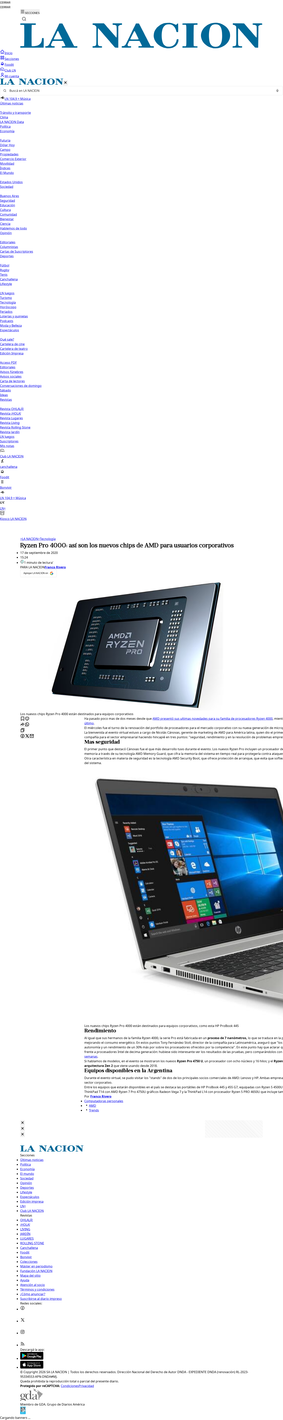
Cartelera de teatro (14, 349)
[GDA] (31, 1400)
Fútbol (4, 265)
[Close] (22, 1123)
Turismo (6, 298)
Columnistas (9, 247)
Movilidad (7, 163)
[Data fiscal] (23, 1413)
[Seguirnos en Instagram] (22, 1333)
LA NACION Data (12, 122)
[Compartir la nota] (22, 724)
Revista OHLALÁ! (12, 409)
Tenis (4, 275)
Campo (5, 150)
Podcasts (6, 321)
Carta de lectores (12, 381)
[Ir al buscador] (24, 19)
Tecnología (8, 302)
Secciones (12, 59)
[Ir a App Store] (31, 1367)
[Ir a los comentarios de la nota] (27, 718)
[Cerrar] (65, 82)
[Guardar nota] (22, 718)
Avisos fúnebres (11, 372)
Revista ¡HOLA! (10, 413)
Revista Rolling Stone (15, 427)
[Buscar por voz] (277, 90)
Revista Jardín (10, 432)
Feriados (6, 312)
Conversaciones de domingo (21, 386)
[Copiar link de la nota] (22, 730)
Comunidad (8, 214)
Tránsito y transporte (15, 113)
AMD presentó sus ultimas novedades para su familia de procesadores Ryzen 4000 (212, 718)
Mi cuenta (12, 76)
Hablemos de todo (13, 228)
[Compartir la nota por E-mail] (31, 736)
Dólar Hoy (7, 145)
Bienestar (7, 219)
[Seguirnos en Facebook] (22, 1309)
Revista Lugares (11, 418)
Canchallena (9, 279)
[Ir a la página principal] (141, 47)
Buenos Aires (9, 196)
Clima (4, 117)
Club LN (10, 70)
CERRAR (5, 2)
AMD (92, 1106)
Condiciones (70, 1386)
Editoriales (7, 242)
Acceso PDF (8, 362)
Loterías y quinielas (14, 316)
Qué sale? (7, 339)
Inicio (9, 53)
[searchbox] (139, 90)
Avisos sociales (11, 376)
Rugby (4, 270)
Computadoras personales (103, 1101)
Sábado (5, 390)
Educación (7, 205)
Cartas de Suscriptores (16, 251)
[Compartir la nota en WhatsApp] (27, 724)
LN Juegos (7, 293)
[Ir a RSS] (22, 1345)
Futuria (5, 140)
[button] (141, 299)
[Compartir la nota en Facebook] (22, 736)
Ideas (4, 395)
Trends (94, 1110)
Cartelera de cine (12, 344)
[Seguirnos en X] (22, 1321)
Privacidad (86, 1386)
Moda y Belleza (11, 325)
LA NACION (29, 539)
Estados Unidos (11, 182)
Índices (5, 168)
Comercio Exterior (13, 159)
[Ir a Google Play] (31, 1358)
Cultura (5, 210)
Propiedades (9, 154)
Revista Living (10, 423)
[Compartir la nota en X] (27, 736)
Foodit (9, 64)
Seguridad (7, 200)
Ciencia (5, 224)
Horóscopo (8, 307)
